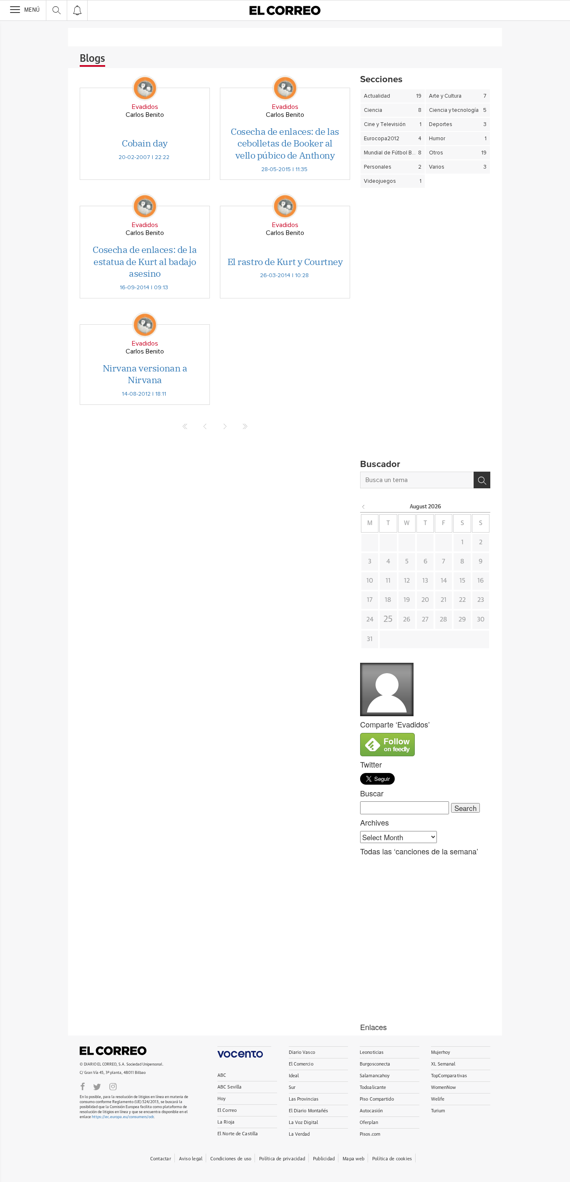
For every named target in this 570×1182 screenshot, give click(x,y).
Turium (438, 1111)
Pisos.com (370, 1134)
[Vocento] (244, 1052)
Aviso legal (190, 1159)
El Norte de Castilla (237, 1133)
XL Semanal (443, 1064)
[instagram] (113, 1086)
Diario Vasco (302, 1052)
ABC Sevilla (229, 1087)
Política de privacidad (282, 1159)
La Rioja (226, 1122)
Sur (292, 1087)
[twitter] (97, 1086)
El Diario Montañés (308, 1111)
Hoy (221, 1098)
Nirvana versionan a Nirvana (145, 374)
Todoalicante (373, 1087)
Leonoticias (371, 1052)
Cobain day (145, 143)
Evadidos (145, 107)
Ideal (294, 1075)
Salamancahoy (375, 1075)
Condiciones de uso (230, 1159)
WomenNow (443, 1087)
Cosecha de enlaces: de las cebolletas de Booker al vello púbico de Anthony (285, 143)
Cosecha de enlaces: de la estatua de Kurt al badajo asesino (145, 261)
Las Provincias (304, 1099)
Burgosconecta (375, 1064)
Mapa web (353, 1159)
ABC (221, 1075)
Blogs (92, 59)
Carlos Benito (145, 114)
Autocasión (371, 1111)
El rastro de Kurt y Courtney (285, 261)
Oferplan (369, 1122)
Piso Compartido (377, 1099)
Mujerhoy (441, 1052)
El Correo (113, 1051)
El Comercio (301, 1064)
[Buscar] (482, 480)
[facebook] (83, 1086)
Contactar (160, 1159)
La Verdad (299, 1134)
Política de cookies (392, 1159)
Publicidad (324, 1159)
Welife (438, 1099)
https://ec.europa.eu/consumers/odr (123, 1117)
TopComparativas (449, 1075)
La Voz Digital (303, 1122)
